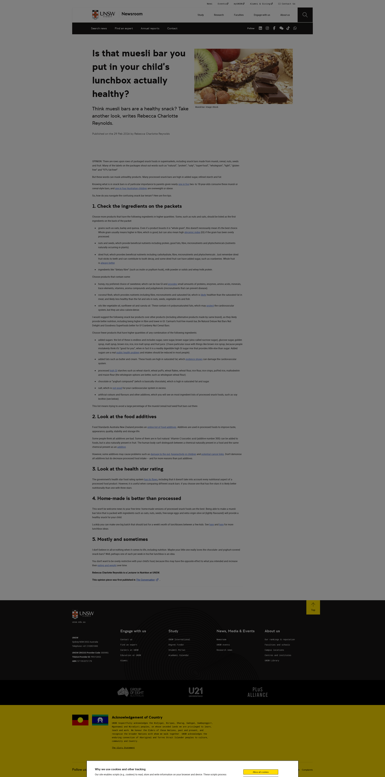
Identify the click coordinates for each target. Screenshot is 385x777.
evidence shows (194, 359)
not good (117, 388)
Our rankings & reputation (280, 639)
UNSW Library (272, 660)
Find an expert (124, 28)
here (211, 524)
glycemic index (192, 232)
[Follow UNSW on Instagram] (267, 28)
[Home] (103, 15)
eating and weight (106, 565)
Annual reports (150, 28)
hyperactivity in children (183, 454)
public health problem (127, 352)
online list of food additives (161, 427)
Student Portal (176, 649)
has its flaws (150, 479)
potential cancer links (212, 454)
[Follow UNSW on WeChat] (281, 28)
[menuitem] (201, 14)
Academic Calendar (178, 655)
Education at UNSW (130, 655)
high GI (113, 370)
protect (210, 305)
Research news (224, 649)
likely (203, 294)
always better (108, 263)
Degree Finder (176, 644)
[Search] (305, 15)
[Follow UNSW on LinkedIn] (260, 28)
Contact (172, 28)
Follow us (79, 769)
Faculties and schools (277, 644)
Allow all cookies (261, 772)
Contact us (126, 639)
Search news (99, 28)
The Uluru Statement (123, 747)
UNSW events (223, 644)
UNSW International (179, 639)
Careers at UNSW (129, 649)
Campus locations (274, 649)
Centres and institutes (278, 655)
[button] (313, 607)
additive (121, 447)
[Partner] (130, 15)
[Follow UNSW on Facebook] (274, 28)
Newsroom (221, 639)
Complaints (307, 770)
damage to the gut (160, 454)
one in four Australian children (131, 188)
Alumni (124, 660)
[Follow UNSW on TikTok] (288, 28)
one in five (183, 184)
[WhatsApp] (295, 28)
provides (172, 284)
